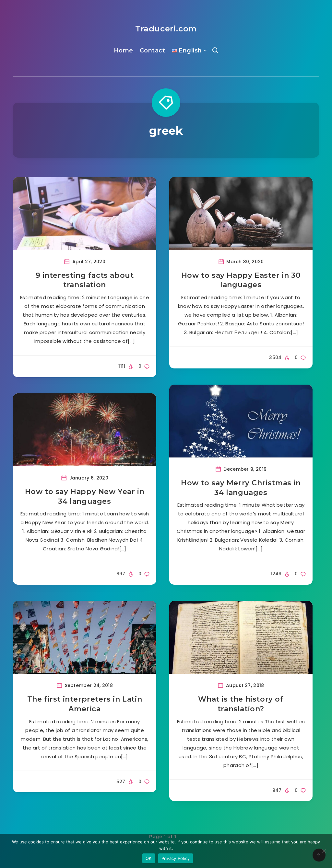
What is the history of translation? (240, 704)
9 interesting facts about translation (85, 280)
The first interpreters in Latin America (84, 704)
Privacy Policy (175, 858)
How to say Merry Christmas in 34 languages (241, 488)
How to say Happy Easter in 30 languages (241, 280)
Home (123, 50)
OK (149, 858)
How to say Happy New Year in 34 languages (85, 496)
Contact (152, 50)
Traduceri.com (166, 28)
